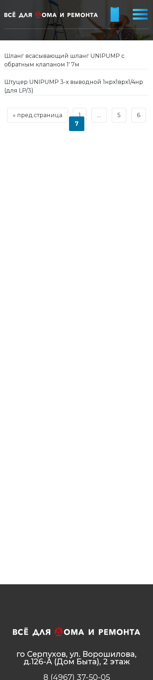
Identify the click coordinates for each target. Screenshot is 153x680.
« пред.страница (37, 115)
